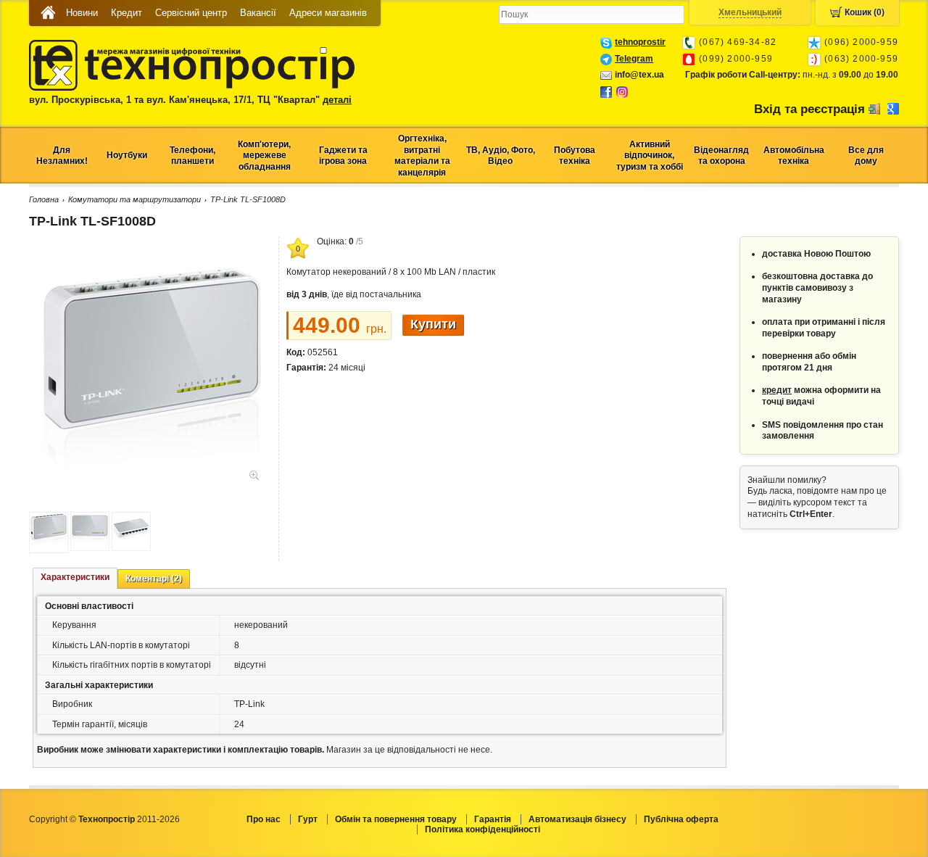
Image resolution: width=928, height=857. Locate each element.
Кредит (126, 12)
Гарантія (492, 819)
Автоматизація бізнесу (577, 819)
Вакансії (258, 12)
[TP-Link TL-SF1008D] (152, 474)
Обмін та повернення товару (396, 819)
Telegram (634, 59)
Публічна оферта (681, 819)
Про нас (263, 819)
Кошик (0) (864, 12)
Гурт (308, 819)
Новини (82, 12)
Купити (433, 324)
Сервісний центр (191, 12)
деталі (337, 99)
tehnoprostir (640, 42)
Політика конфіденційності (482, 829)
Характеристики (75, 577)
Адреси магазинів (328, 12)
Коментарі (153, 579)
